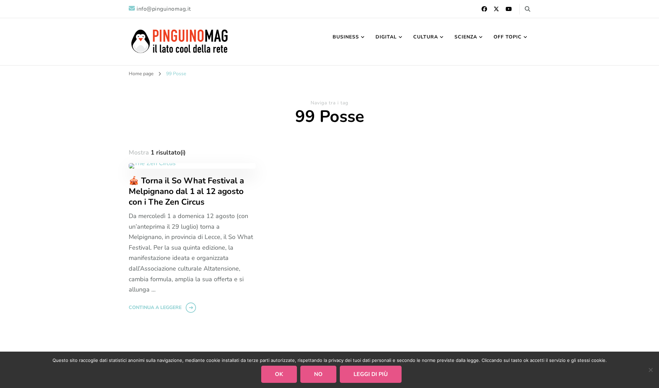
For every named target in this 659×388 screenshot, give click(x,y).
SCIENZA (465, 37)
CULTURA (425, 37)
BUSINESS (346, 37)
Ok (279, 374)
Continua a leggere (155, 307)
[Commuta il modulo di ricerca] (527, 9)
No (318, 374)
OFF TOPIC (508, 37)
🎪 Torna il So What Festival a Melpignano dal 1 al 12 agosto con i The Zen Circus (186, 191)
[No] (650, 369)
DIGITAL (386, 37)
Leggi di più (371, 374)
